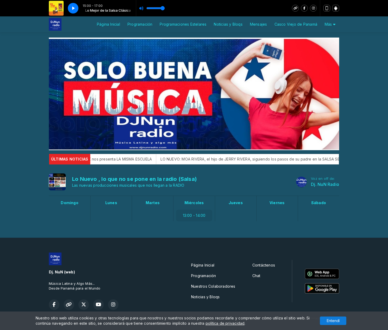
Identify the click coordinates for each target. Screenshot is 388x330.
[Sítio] (295, 8)
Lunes (111, 202)
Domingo (69, 202)
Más (329, 24)
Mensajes (258, 24)
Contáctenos (263, 265)
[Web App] (326, 8)
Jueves (236, 202)
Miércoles (194, 202)
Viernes (277, 202)
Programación (140, 24)
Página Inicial (108, 24)
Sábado (318, 202)
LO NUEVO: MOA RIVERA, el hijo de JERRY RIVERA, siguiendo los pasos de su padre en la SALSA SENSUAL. (230, 159)
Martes (153, 202)
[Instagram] (313, 8)
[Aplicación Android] (335, 8)
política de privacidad (225, 323)
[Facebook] (304, 8)
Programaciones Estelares (183, 24)
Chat (256, 275)
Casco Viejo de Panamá (296, 24)
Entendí (333, 320)
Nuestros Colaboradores (213, 286)
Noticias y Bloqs (228, 24)
